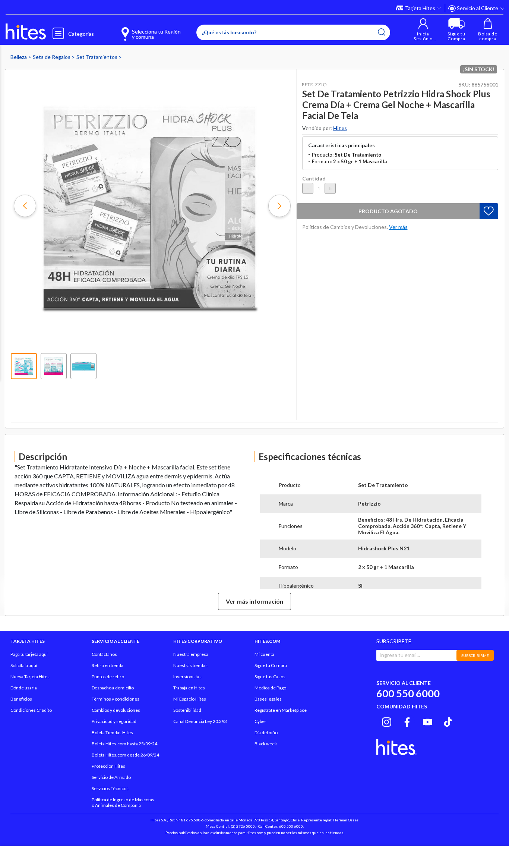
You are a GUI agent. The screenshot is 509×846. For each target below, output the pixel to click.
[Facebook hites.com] (407, 720)
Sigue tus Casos (270, 676)
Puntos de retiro (108, 676)
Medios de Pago (270, 688)
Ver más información (254, 601)
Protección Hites (108, 766)
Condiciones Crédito (31, 710)
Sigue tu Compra (271, 665)
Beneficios (21, 699)
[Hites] (26, 31)
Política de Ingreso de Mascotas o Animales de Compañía (123, 802)
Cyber (260, 721)
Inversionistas (187, 676)
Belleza (19, 57)
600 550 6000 (408, 693)
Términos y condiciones (115, 699)
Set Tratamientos (97, 57)
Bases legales (268, 699)
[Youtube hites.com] (427, 720)
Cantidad (314, 178)
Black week (266, 743)
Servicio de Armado (111, 777)
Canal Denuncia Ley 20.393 (200, 721)
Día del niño (266, 732)
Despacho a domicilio (113, 688)
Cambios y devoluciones (116, 710)
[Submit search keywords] (381, 32)
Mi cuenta (264, 654)
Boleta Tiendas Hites (112, 732)
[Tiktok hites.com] (448, 720)
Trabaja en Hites (189, 688)
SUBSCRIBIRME (475, 655)
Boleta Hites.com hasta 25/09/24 (124, 743)
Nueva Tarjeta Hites (30, 676)
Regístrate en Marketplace (281, 710)
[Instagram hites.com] (386, 720)
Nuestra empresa (190, 654)
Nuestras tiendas (190, 665)
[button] (423, 29)
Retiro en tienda (107, 665)
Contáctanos (104, 654)
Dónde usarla (23, 688)
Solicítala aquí (23, 665)
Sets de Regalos (52, 57)
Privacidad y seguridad (114, 721)
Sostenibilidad (187, 710)
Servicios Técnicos (110, 788)
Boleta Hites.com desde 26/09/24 (125, 755)
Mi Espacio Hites (189, 699)
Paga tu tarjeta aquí (29, 654)
